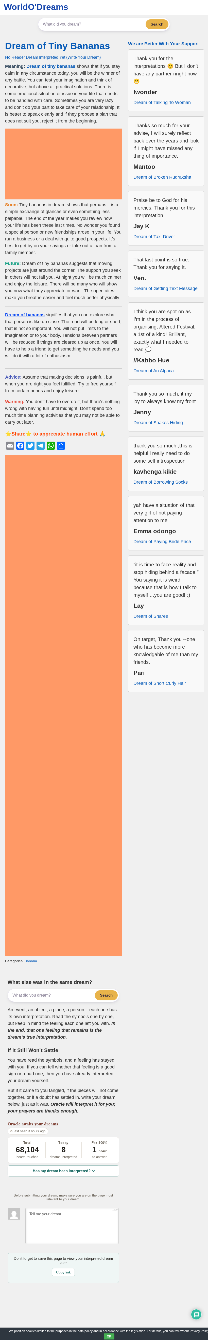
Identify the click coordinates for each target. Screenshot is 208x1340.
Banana (31, 961)
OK (109, 1336)
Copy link (63, 1272)
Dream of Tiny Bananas (57, 46)
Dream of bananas (25, 314)
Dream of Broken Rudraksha (162, 177)
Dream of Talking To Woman (162, 102)
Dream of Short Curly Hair (159, 683)
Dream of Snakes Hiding (158, 422)
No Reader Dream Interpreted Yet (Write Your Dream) (53, 57)
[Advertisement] (63, 164)
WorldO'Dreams (36, 7)
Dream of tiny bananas (50, 66)
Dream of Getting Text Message (165, 288)
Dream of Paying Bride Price (162, 541)
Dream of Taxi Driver (154, 236)
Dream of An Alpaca (153, 370)
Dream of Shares (150, 616)
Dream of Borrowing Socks (160, 482)
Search (157, 24)
